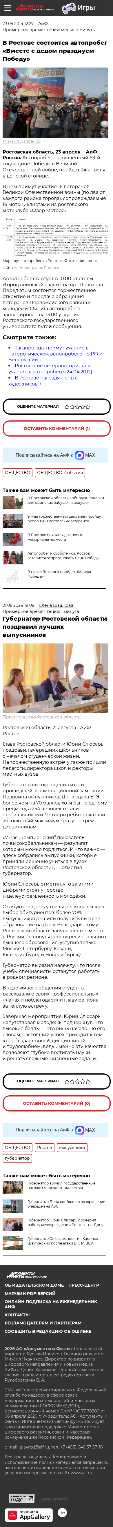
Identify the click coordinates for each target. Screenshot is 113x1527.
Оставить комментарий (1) (57, 428)
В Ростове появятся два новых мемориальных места (55, 537)
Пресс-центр (83, 1285)
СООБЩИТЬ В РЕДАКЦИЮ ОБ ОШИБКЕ (48, 1331)
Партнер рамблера (54, 1499)
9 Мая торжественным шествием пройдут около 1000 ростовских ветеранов (65, 518)
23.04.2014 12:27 (18, 23)
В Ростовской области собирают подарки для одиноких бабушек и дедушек (66, 500)
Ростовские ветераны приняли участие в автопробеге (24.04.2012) (50, 369)
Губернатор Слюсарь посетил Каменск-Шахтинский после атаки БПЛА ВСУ (63, 1240)
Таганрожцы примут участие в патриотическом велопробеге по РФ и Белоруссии (55, 354)
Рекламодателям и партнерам (43, 1323)
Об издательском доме (34, 1285)
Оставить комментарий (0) (56, 1103)
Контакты (17, 1315)
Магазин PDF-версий (30, 1293)
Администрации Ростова (36, 267)
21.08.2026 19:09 (18, 605)
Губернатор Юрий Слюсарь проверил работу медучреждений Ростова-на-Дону (65, 1222)
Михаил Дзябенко (22, 141)
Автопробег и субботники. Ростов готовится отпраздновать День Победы (63, 555)
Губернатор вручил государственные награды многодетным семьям (61, 1185)
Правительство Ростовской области (42, 717)
